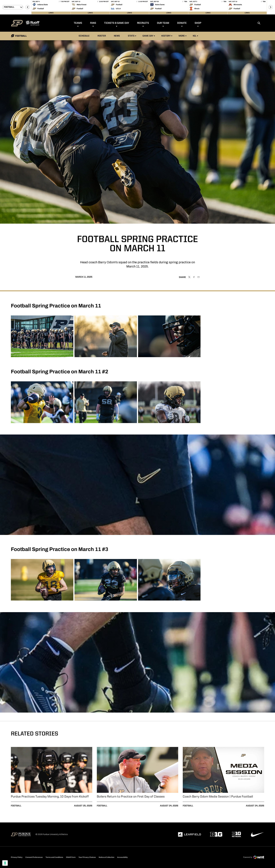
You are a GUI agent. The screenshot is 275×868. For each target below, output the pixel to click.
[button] (27, 7)
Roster (102, 36)
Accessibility (122, 857)
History (166, 36)
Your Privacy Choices (87, 857)
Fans (93, 23)
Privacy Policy (16, 857)
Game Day (148, 36)
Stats (131, 36)
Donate (182, 23)
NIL (194, 36)
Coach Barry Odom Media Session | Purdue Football (218, 796)
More (182, 36)
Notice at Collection (106, 857)
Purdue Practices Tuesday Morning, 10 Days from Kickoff (50, 796)
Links (51, 13)
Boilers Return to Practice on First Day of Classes (131, 796)
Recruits (143, 23)
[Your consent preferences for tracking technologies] (5, 863)
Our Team (163, 23)
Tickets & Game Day (116, 23)
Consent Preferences (34, 857)
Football (16, 806)
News (117, 36)
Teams (78, 23)
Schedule (84, 36)
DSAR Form (71, 857)
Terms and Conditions (54, 857)
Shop (198, 23)
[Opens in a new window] (189, 834)
